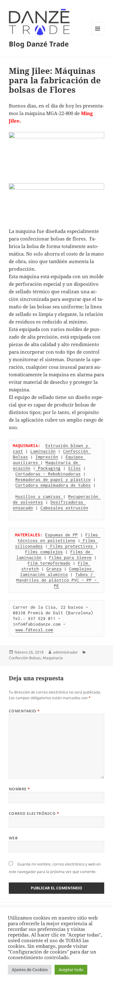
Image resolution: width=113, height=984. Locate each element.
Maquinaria (53, 658)
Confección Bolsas (25, 658)
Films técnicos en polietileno (59, 537)
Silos (74, 468)
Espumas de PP (61, 534)
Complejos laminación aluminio (57, 571)
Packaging (48, 468)
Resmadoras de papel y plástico (53, 479)
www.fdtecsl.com (34, 629)
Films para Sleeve (70, 557)
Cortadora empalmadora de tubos (53, 485)
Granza (54, 568)
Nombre (19, 789)
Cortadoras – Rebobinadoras (48, 473)
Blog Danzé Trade (39, 43)
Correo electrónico (34, 813)
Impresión (46, 456)
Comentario (24, 711)
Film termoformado (49, 563)
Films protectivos (71, 546)
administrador (65, 652)
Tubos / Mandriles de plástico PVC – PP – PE (57, 580)
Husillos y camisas (39, 496)
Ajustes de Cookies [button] (30, 969)
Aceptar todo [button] (70, 969)
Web (13, 838)
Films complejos (44, 551)
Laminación (43, 451)
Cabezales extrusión (64, 507)
